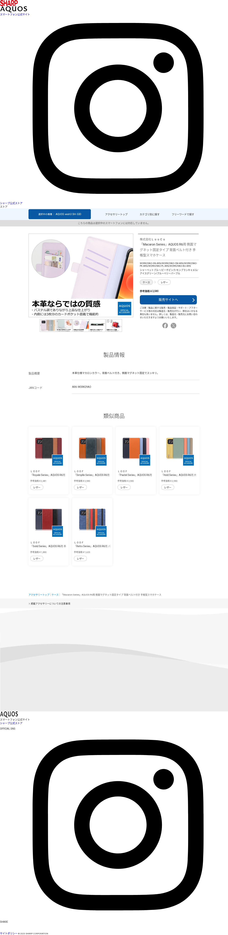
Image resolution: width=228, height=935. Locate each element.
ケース (146, 282)
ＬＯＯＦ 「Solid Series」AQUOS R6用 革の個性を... (48, 546)
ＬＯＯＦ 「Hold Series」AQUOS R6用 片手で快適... (178, 475)
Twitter (174, 326)
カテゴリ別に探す (150, 214)
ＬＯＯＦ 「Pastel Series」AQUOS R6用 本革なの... (135, 475)
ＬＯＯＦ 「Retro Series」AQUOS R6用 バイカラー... (92, 546)
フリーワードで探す (183, 214)
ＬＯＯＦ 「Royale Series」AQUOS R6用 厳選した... (47, 475)
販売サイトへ (168, 300)
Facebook (166, 326)
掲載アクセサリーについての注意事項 (50, 603)
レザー (164, 282)
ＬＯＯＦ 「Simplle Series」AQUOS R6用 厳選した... (92, 475)
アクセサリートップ (116, 214)
